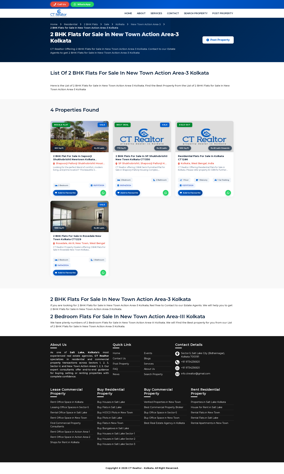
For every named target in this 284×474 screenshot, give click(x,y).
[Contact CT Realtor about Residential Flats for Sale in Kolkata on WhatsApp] (228, 193)
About (141, 13)
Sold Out (184, 125)
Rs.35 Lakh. (99, 148)
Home (128, 13)
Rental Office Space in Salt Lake (68, 412)
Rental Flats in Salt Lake (204, 417)
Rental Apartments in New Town (209, 423)
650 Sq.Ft (59, 148)
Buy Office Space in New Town (161, 417)
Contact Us (119, 358)
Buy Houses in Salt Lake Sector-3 (116, 444)
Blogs (147, 358)
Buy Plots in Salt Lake (109, 417)
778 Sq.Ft (121, 148)
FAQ (115, 368)
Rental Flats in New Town (205, 412)
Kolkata (120, 24)
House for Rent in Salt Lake (206, 407)
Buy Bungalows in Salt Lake (113, 428)
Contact (173, 13)
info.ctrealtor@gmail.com (195, 373)
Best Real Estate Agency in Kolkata (164, 423)
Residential (70, 24)
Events (148, 353)
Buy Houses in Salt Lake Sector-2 (116, 438)
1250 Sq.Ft (184, 148)
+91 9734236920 (190, 361)
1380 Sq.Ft (59, 228)
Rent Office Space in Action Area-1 (70, 431)
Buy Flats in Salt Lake (109, 407)
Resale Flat (61, 125)
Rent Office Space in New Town (68, 417)
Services (156, 13)
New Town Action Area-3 (146, 24)
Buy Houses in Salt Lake (111, 402)
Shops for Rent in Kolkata (64, 442)
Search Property (195, 13)
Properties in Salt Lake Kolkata (208, 402)
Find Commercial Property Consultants (65, 425)
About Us (149, 368)
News (116, 374)
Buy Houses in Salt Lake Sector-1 (116, 433)
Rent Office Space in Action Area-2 (70, 437)
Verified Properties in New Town (162, 402)
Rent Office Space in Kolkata (66, 402)
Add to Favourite (67, 193)
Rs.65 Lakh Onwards (220, 148)
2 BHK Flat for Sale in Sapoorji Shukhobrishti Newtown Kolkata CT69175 (74, 159)
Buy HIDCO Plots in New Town (115, 412)
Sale (106, 24)
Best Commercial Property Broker (163, 407)
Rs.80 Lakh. (99, 228)
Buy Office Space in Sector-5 (160, 412)
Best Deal (123, 125)
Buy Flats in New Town (110, 423)
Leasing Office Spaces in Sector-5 (69, 407)
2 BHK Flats (91, 24)
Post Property (222, 13)
